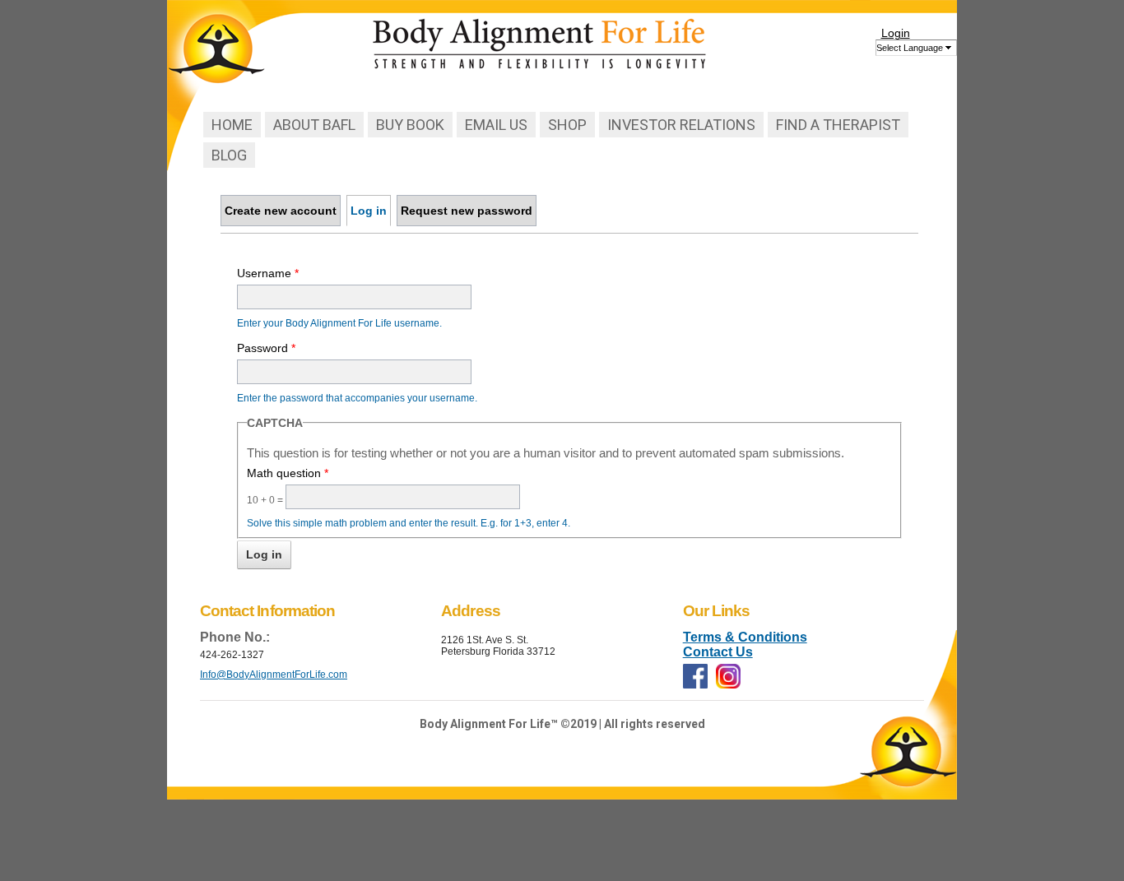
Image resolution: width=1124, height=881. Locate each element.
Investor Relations (681, 124)
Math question (287, 473)
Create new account (281, 210)
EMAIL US (496, 124)
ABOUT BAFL (314, 124)
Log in (371, 210)
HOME (232, 124)
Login (895, 32)
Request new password (466, 210)
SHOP (567, 124)
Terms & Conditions (745, 637)
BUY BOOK (410, 124)
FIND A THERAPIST (838, 124)
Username (268, 273)
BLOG (229, 155)
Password (266, 348)
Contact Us (718, 652)
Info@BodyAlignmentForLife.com (273, 674)
